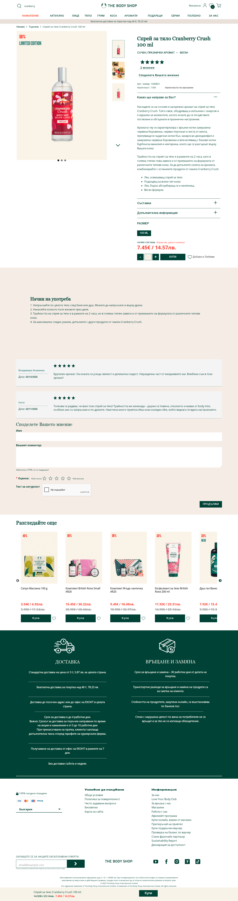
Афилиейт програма (164, 816)
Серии (175, 15)
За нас (155, 795)
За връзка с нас (161, 803)
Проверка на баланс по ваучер (171, 832)
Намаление (30, 15)
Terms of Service (57, 868)
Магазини (158, 807)
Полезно (194, 15)
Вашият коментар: (29, 445)
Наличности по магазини (179, 87)
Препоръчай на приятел (167, 824)
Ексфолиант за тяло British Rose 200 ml (171, 590)
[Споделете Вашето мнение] (151, 62)
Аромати (131, 15)
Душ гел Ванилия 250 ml (215, 588)
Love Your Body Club (164, 799)
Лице (75, 15)
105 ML (144, 233)
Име (19, 430)
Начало (21, 27)
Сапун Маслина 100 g (34, 588)
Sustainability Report (164, 840)
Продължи (211, 504)
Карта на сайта (94, 811)
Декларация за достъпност (168, 845)
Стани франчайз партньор (168, 836)
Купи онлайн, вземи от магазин (171, 820)
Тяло (88, 15)
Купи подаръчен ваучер (167, 828)
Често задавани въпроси (100, 803)
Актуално (57, 15)
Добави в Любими (204, 256)
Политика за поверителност (102, 799)
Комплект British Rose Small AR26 (83, 590)
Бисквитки (91, 807)
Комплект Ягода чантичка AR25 (126, 590)
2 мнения (147, 67)
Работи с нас (160, 811)
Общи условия (94, 795)
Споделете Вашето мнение (159, 75)
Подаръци (155, 15)
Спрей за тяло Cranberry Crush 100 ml (64, 26)
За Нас (213, 15)
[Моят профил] (205, 6)
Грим (101, 15)
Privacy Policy (46, 868)
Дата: (22, 377)
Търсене (34, 27)
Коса (113, 15)
